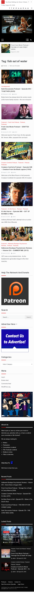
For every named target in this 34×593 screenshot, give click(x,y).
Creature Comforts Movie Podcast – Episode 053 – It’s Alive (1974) (20, 569)
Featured (4, 122)
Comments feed (6, 383)
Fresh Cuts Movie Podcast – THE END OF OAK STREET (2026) (20, 47)
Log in (3, 377)
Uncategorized (5, 86)
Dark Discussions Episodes (8, 584)
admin (15, 94)
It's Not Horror (12, 209)
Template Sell (12, 588)
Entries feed (4, 380)
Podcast (22, 122)
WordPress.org (5, 387)
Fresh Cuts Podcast (13, 122)
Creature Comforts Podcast (9, 162)
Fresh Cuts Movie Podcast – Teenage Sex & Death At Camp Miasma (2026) (21, 555)
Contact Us (17, 582)
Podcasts (4, 124)
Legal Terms (21, 584)
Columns (10, 582)
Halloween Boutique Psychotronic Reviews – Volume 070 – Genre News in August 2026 (16, 537)
